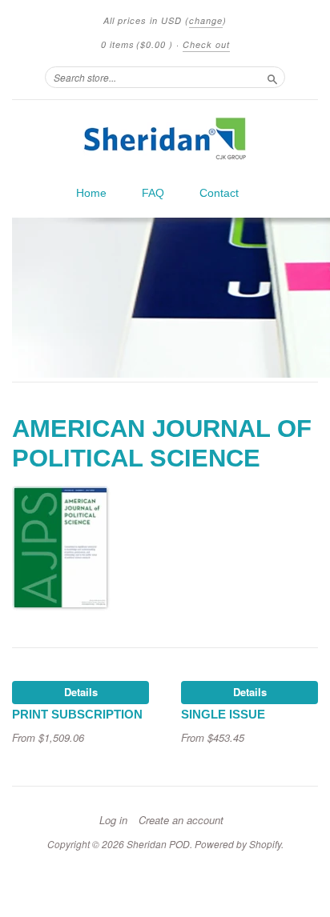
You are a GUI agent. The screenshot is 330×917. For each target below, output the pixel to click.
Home (91, 192)
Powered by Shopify (238, 844)
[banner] (165, 138)
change (206, 20)
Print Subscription (77, 714)
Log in (113, 820)
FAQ (153, 192)
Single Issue (223, 714)
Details (81, 691)
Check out (206, 44)
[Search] (272, 77)
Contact (219, 192)
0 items (137, 44)
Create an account (181, 820)
